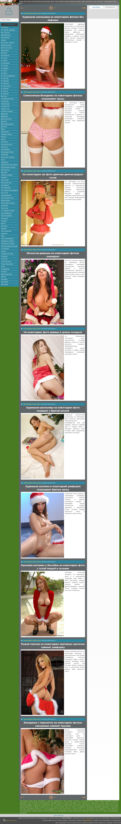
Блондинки (5, 37)
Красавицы (5, 149)
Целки (3, 277)
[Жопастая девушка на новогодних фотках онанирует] (43, 292)
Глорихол (5, 101)
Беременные (6, 35)
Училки (4, 271)
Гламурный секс (7, 99)
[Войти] (9, 11)
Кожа (3, 139)
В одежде (5, 68)
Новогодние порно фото (32, 13)
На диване (5, 185)
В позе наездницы (8, 76)
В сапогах (5, 78)
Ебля (3, 129)
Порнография (6, 216)
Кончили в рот (6, 144)
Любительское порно (9, 165)
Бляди (3, 40)
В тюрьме (4, 88)
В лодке (4, 60)
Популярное (96, 7)
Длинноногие (6, 119)
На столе (4, 193)
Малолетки (5, 170)
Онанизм (4, 205)
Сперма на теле (7, 254)
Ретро (3, 223)
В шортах (5, 93)
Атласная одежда (8, 30)
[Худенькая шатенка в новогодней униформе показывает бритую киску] (43, 525)
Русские (4, 226)
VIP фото (4, 27)
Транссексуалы (7, 264)
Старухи (4, 256)
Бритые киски (6, 48)
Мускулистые (6, 182)
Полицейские (6, 213)
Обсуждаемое (110, 7)
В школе (4, 91)
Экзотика (4, 282)
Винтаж (4, 96)
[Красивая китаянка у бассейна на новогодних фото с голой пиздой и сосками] (43, 604)
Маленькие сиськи (8, 167)
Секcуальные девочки (6, 232)
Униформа (5, 269)
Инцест (4, 137)
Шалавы (4, 279)
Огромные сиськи (8, 203)
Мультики (5, 180)
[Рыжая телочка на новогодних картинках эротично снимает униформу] (43, 682)
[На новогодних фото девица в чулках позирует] (43, 367)
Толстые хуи (6, 261)
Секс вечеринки (7, 238)
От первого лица (7, 210)
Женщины (5, 131)
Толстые (4, 259)
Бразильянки (6, 45)
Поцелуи (4, 218)
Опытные (4, 208)
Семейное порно (7, 241)
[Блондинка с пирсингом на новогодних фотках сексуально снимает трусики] (43, 761)
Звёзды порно (6, 134)
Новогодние (5, 200)
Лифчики (4, 162)
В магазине (5, 63)
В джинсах (5, 55)
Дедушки (4, 116)
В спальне (5, 83)
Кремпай (4, 154)
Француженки (6, 274)
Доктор (4, 121)
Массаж (4, 172)
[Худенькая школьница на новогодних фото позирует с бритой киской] (43, 446)
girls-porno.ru (88, 820)
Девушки (4, 114)
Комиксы (4, 142)
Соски (3, 251)
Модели (4, 177)
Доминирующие (7, 124)
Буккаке (4, 53)
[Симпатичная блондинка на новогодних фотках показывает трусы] (43, 134)
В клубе (4, 58)
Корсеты (4, 147)
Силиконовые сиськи (9, 246)
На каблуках (6, 188)
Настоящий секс (7, 198)
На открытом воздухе (9, 190)
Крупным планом (7, 157)
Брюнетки (5, 50)
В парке (4, 73)
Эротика (4, 284)
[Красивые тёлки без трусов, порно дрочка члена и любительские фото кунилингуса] (9, 4)
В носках (4, 65)
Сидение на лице (7, 243)
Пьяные (4, 221)
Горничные (5, 104)
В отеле (4, 71)
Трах (3, 266)
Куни (3, 160)
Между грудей (6, 175)
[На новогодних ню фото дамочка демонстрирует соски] (43, 213)
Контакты (58, 815)
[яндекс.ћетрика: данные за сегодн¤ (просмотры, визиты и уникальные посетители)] (10, 821)
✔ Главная (9, 24)
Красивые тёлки (7, 152)
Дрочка (4, 126)
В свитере (5, 81)
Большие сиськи (7, 43)
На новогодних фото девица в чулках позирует (53, 332)
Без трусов (5, 32)
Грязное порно (7, 111)
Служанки (5, 249)
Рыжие (3, 228)
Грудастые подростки (5, 108)
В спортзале (6, 86)
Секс (3, 236)
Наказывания (6, 195)
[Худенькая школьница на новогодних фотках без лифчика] (43, 55)
